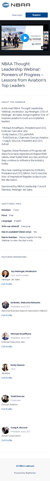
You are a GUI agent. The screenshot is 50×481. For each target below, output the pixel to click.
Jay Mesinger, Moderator (24, 271)
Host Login (17, 15)
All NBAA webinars (25, 466)
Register (36, 15)
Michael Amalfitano (21, 333)
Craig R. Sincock (19, 427)
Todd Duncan (18, 396)
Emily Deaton (18, 365)
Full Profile (7, 284)
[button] (25, 37)
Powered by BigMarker (25, 473)
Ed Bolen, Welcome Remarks (25, 302)
